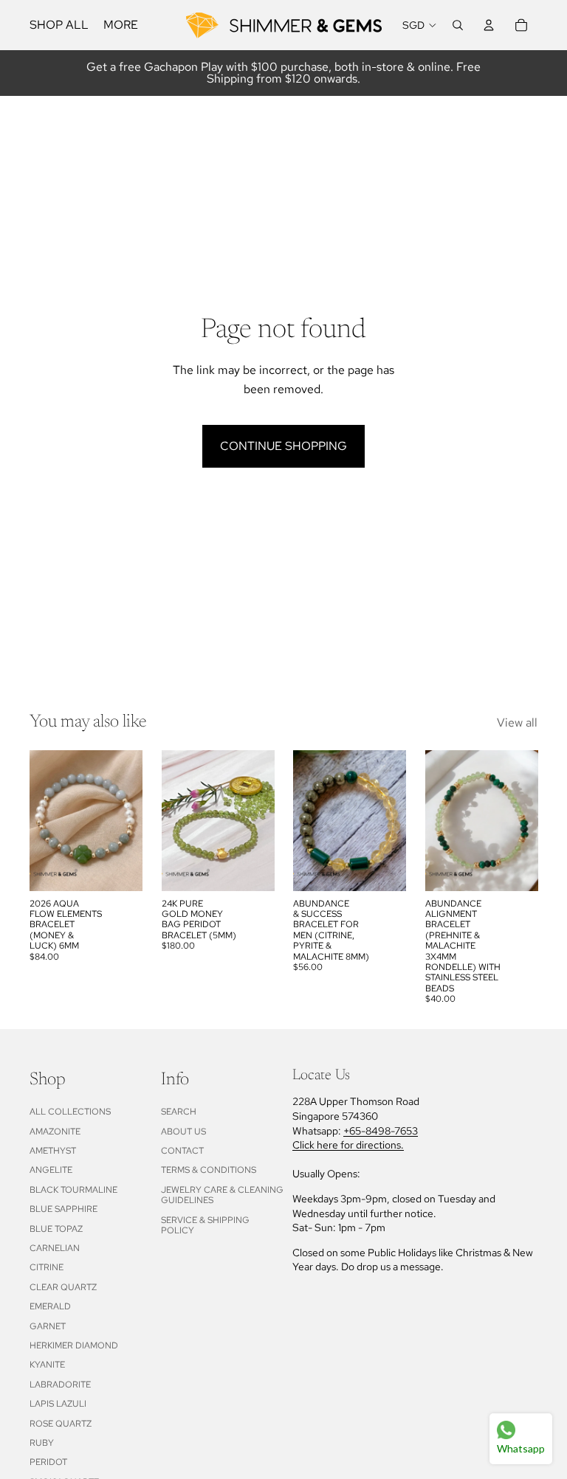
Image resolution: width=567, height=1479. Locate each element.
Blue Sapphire (63, 1209)
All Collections (70, 1112)
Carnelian (55, 1248)
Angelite (51, 1170)
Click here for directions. (348, 1144)
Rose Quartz (61, 1424)
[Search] (457, 25)
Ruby (42, 1443)
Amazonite (55, 1131)
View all (517, 722)
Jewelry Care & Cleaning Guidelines (222, 1195)
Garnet (48, 1326)
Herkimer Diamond (74, 1345)
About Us (183, 1131)
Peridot (48, 1462)
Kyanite (47, 1365)
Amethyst (53, 1151)
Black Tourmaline (73, 1190)
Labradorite (60, 1384)
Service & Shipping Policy (205, 1225)
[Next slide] (126, 820)
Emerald (50, 1306)
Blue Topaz (56, 1229)
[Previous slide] (46, 820)
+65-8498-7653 (380, 1130)
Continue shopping (283, 446)
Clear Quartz (63, 1287)
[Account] (488, 25)
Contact (182, 1151)
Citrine (46, 1267)
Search (178, 1112)
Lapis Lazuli (58, 1404)
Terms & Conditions (208, 1170)
